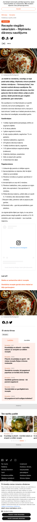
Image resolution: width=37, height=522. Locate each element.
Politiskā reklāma (6, 481)
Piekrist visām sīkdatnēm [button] (16, 514)
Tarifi (3, 472)
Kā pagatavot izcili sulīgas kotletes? (18, 398)
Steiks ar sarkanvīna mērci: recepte (15, 280)
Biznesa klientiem (7, 470)
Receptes (12, 15)
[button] (18, 508)
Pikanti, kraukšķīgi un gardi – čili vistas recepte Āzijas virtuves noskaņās (17, 361)
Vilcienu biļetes (25, 478)
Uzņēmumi (23, 464)
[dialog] (18, 501)
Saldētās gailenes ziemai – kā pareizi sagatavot (16, 381)
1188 (5, 454)
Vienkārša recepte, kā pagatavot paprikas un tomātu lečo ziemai (17, 371)
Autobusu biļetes (25, 475)
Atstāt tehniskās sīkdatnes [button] (16, 518)
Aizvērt (18, 9)
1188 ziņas (4, 15)
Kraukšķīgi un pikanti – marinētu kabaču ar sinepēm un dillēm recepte (17, 349)
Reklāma (4, 467)
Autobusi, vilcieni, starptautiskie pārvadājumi (25, 469)
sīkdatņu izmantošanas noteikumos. (10, 506)
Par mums (4, 464)
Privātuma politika (7, 475)
